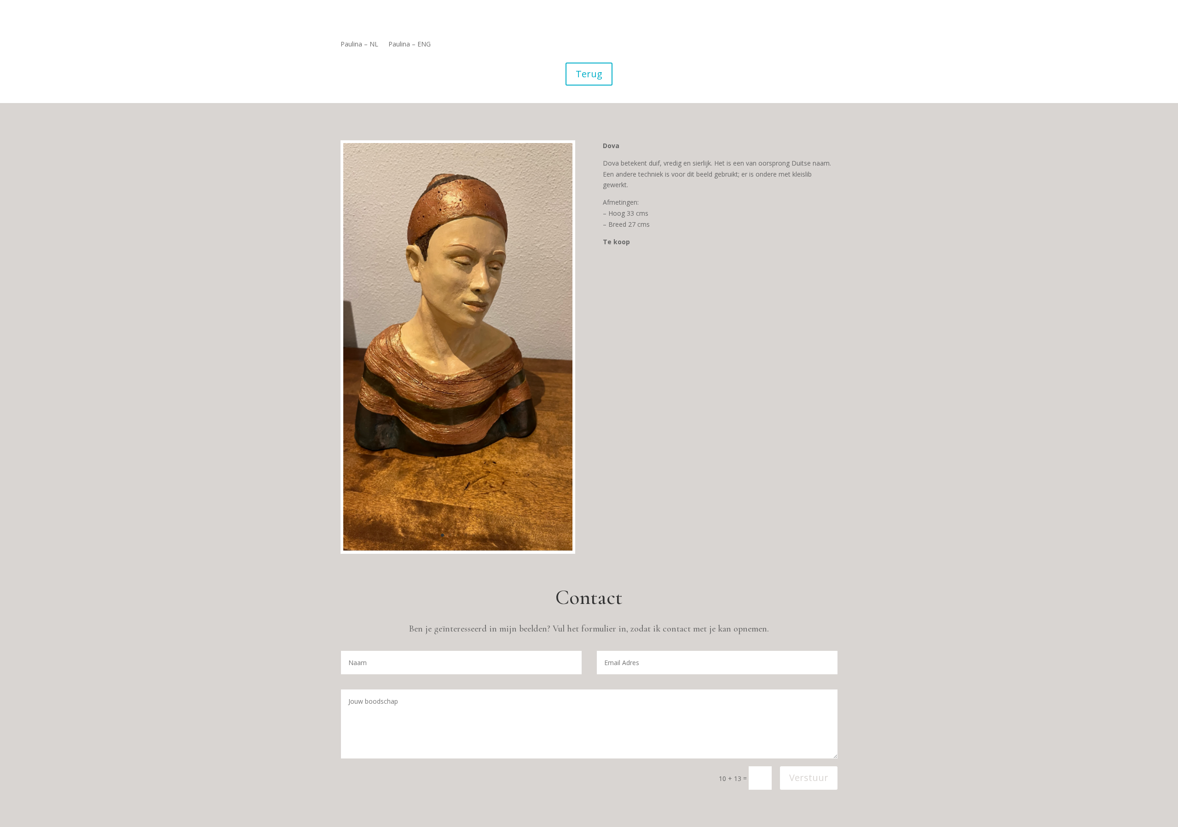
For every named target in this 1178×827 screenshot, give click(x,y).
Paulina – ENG (409, 44)
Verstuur (808, 777)
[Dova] (457, 548)
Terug (589, 74)
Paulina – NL (359, 44)
